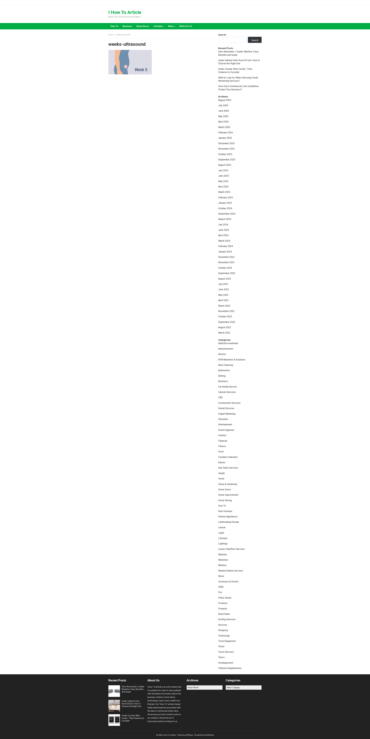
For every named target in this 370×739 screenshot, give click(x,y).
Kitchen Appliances (228, 516)
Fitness (222, 446)
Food (220, 451)
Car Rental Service (227, 386)
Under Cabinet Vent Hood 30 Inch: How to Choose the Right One (131, 703)
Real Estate (224, 614)
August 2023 (224, 278)
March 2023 (224, 305)
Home (110, 35)
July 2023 (223, 284)
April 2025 (223, 186)
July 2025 (223, 170)
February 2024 (225, 246)
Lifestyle (157, 26)
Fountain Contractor (228, 457)
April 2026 (223, 121)
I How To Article (124, 12)
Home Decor (142, 26)
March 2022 (224, 332)
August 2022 (224, 327)
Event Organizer (226, 430)
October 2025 (225, 154)
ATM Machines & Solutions (231, 359)
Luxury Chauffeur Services (231, 549)
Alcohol (222, 354)
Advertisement (225, 348)
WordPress (209, 735)
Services (222, 624)
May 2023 (223, 295)
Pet (220, 592)
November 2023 (226, 262)
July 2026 (223, 105)
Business (127, 26)
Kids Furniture (225, 511)
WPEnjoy (189, 735)
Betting (221, 375)
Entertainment (225, 424)
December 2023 (226, 257)
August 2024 (224, 219)
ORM (220, 587)
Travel (221, 646)
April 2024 (223, 235)
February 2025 (225, 197)
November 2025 (226, 148)
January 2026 (225, 138)
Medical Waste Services (230, 570)
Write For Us (185, 26)
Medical (222, 565)
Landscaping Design (228, 522)
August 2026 (224, 100)
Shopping (223, 630)
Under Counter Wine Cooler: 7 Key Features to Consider (133, 718)
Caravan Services (227, 392)
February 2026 (225, 132)
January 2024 (225, 251)
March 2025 (224, 192)
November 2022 (226, 311)
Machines (223, 559)
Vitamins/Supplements (230, 668)
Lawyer (222, 527)
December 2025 (226, 143)
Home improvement (228, 494)
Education (223, 419)
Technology (224, 635)
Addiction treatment (228, 343)
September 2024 (226, 213)
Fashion (222, 435)
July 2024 (223, 224)
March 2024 (224, 240)
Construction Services (229, 403)
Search (222, 34)
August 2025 (224, 165)
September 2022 (226, 322)
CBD (220, 397)
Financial (222, 440)
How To (114, 26)
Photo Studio (224, 597)
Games (221, 462)
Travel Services (226, 652)
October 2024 (225, 208)
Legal (221, 532)
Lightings (223, 543)
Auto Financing (225, 365)
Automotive (224, 370)
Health (221, 473)
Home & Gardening (227, 484)
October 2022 (225, 316)
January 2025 (225, 203)
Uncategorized (225, 662)
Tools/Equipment (227, 641)
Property (222, 608)
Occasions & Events (228, 581)
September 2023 (226, 273)
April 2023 (223, 300)
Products (222, 603)
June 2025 (223, 175)
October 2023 (225, 268)
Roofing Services (227, 619)
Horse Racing (225, 500)
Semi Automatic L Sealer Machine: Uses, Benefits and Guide (133, 689)
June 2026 (223, 110)
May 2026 (223, 116)
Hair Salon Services (228, 467)
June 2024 (223, 230)
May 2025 (223, 181)
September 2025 (226, 159)
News (171, 26)
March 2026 (224, 127)
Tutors (221, 657)
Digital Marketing (226, 413)
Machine (222, 554)
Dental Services (226, 408)
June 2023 (223, 289)
